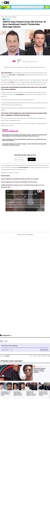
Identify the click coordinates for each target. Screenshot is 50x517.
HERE (8, 187)
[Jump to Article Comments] (5, 67)
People (12, 82)
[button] (2, 3)
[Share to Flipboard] (30, 67)
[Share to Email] (40, 67)
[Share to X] (21, 67)
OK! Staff (19, 60)
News (6, 16)
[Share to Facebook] (12, 67)
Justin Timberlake (12, 16)
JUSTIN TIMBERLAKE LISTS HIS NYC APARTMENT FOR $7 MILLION (19, 182)
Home (2, 16)
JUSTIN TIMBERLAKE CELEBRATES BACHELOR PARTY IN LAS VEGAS (19, 178)
